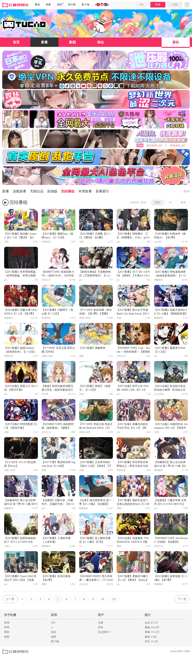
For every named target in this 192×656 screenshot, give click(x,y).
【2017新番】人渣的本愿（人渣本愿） (56, 540)
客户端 (85, 4)
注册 (174, 4)
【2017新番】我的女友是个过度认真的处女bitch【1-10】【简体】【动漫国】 (133, 502)
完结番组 (68, 191)
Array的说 (159, 394)
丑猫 (6, 241)
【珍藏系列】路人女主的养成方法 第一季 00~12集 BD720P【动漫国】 (21, 502)
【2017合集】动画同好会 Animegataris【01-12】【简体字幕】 (171, 426)
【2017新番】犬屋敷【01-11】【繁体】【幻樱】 (94, 235)
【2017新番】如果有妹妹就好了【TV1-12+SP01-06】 (20, 540)
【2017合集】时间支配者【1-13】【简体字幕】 (21, 426)
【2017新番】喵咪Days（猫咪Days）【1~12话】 (57, 235)
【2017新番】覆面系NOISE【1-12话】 (170, 350)
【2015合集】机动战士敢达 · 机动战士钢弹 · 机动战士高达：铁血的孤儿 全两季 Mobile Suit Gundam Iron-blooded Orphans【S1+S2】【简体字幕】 (171, 388)
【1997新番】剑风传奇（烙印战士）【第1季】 (170, 235)
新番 (44, 42)
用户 (101, 614)
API (53, 622)
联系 (6, 622)
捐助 (59, 4)
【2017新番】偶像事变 (92, 348)
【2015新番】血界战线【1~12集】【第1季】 (170, 578)
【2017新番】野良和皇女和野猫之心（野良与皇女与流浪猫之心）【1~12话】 (132, 464)
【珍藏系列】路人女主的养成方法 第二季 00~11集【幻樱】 (170, 464)
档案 (48, 4)
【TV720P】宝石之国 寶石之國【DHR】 (58, 350)
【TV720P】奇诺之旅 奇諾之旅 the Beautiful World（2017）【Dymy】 (95, 426)
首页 (16, 42)
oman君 (157, 241)
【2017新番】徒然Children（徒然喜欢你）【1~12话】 (20, 350)
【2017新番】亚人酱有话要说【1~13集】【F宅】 (95, 540)
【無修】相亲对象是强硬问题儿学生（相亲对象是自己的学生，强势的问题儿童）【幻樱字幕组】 (57, 388)
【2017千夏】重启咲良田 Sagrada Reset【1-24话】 (58, 464)
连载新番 (19, 191)
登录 (157, 4)
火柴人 (7, 546)
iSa (80, 546)
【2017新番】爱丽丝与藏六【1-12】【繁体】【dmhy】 (132, 578)
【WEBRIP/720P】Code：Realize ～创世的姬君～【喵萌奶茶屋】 (133, 350)
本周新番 (85, 191)
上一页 (9, 599)
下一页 (182, 599)
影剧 (72, 42)
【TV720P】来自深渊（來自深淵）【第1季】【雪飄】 (95, 311)
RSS (187, 191)
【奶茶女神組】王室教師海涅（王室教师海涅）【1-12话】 (95, 274)
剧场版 (52, 191)
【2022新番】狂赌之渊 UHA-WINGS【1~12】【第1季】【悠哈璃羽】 (21, 312)
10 (102, 599)
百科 (53, 632)
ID (170, 202)
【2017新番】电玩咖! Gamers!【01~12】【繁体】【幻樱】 (20, 235)
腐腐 (81, 356)
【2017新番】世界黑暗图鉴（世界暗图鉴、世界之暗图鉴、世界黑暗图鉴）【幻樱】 (20, 274)
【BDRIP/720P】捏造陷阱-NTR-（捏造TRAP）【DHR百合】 (58, 274)
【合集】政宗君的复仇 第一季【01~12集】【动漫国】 (95, 502)
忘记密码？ (104, 632)
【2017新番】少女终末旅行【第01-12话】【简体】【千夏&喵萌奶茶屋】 (95, 464)
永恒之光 (46, 279)
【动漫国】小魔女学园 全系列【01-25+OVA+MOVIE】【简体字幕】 (170, 502)
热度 (183, 202)
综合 (100, 42)
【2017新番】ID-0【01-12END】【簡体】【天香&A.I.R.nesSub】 (133, 274)
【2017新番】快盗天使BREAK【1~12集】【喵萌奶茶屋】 (171, 311)
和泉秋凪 (46, 241)
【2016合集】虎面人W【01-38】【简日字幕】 (21, 388)
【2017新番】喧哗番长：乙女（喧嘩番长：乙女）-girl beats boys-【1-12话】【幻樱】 (133, 235)
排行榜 (72, 4)
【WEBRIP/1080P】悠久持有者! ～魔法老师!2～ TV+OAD (96, 578)
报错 (6, 636)
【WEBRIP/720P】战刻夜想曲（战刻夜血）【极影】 (58, 426)
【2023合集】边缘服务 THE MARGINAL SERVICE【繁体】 (133, 540)
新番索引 (102, 191)
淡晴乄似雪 (84, 318)
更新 (157, 202)
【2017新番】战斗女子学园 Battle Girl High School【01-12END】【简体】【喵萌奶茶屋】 (133, 312)
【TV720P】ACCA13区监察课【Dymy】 (20, 464)
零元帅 (45, 394)
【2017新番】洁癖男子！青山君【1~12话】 (57, 311)
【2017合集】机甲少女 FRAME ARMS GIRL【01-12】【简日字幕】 (133, 388)
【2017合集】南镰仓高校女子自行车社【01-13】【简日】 (132, 426)
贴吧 (53, 636)
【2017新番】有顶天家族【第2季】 (56, 578)
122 (113, 599)
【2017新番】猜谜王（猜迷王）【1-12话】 (95, 388)
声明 (6, 627)
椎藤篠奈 (158, 279)
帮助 (6, 632)
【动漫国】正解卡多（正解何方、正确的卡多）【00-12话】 (58, 502)
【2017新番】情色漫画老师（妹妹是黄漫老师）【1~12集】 (170, 274)
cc (52, 627)
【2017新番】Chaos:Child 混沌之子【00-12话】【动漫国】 (20, 578)
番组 (37, 4)
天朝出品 (37, 191)
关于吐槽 (10, 614)
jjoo (118, 241)
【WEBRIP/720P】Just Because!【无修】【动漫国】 (171, 540)
